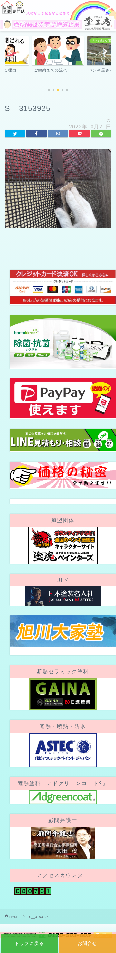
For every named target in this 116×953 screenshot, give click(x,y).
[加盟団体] (63, 545)
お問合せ (87, 943)
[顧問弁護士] (63, 843)
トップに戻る (29, 943)
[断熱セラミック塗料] (63, 694)
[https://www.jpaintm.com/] (63, 596)
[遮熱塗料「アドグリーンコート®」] (63, 797)
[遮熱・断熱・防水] (63, 750)
